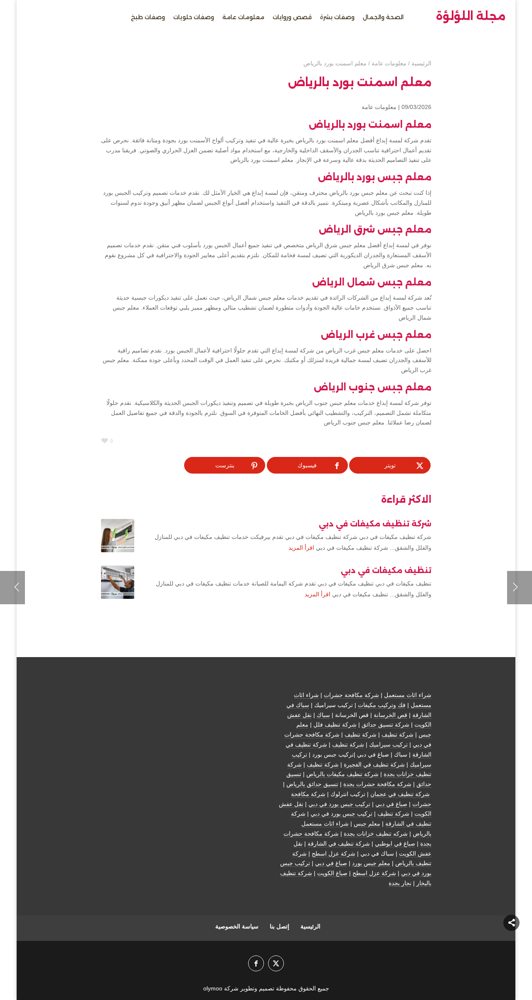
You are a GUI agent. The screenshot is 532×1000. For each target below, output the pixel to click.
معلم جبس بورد (371, 863)
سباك (323, 715)
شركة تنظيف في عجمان (400, 794)
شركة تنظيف (398, 734)
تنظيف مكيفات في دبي (386, 570)
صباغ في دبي (391, 804)
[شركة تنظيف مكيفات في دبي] (117, 535)
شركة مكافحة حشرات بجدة (377, 784)
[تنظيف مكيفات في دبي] (117, 582)
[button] (511, 944)
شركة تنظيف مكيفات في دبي (375, 524)
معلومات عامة (379, 107)
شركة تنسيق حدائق (385, 724)
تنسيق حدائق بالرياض (312, 784)
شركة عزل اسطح (333, 853)
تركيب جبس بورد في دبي (339, 804)
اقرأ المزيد (301, 547)
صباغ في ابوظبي (395, 843)
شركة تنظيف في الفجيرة (374, 764)
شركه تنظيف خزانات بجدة (376, 833)
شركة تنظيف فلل (335, 724)
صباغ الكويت (332, 873)
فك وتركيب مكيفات (382, 705)
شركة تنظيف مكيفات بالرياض (342, 774)
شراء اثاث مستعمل (407, 695)
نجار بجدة (400, 883)
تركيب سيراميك (388, 744)
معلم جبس (367, 823)
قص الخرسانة (390, 715)
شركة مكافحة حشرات (351, 695)
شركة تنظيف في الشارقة (339, 843)
